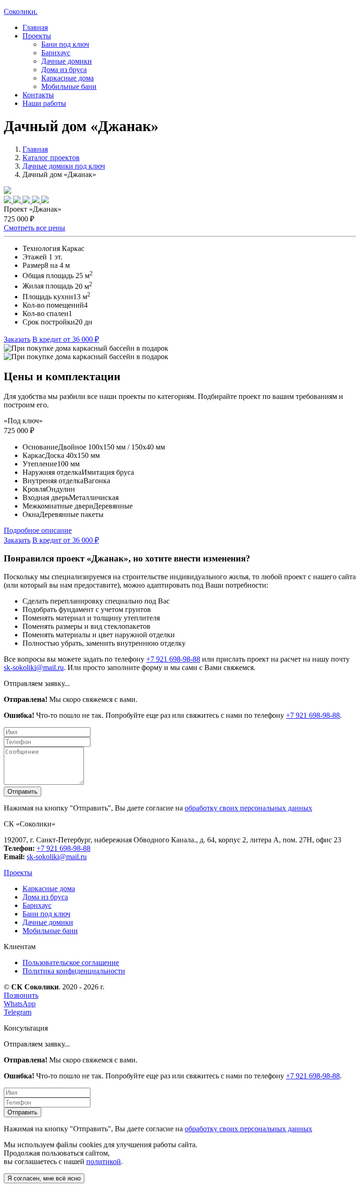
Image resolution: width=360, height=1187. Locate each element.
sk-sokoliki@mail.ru (34, 667)
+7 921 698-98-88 (173, 659)
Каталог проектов (51, 158)
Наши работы (44, 103)
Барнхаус (55, 53)
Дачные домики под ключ (63, 166)
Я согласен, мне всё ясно (44, 1178)
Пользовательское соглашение (70, 962)
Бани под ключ (65, 44)
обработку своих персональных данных (248, 808)
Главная (35, 27)
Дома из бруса (64, 70)
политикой (103, 1161)
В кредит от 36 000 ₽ (65, 339)
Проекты (18, 873)
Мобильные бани (69, 86)
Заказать (17, 339)
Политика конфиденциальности (73, 971)
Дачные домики (66, 61)
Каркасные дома (67, 78)
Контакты (38, 95)
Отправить (23, 791)
